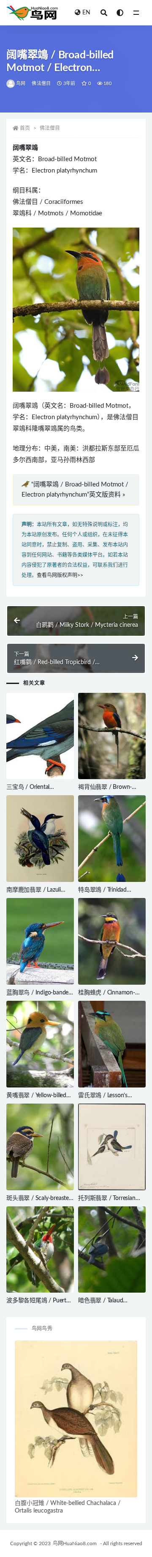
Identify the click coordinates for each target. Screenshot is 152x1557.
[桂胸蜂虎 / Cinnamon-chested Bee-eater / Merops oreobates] (112, 941)
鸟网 (20, 83)
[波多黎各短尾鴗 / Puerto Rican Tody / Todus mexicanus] (40, 1249)
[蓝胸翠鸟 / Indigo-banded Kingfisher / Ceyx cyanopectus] (40, 941)
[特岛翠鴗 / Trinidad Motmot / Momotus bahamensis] (112, 838)
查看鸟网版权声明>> (60, 575)
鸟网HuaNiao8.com (75, 1543)
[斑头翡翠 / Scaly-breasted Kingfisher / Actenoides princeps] (40, 1147)
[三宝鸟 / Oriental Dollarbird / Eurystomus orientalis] (40, 736)
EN (86, 13)
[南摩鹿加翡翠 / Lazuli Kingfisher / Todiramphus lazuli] (40, 838)
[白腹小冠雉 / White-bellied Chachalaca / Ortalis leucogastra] (76, 1418)
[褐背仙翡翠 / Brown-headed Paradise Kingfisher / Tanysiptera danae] (112, 736)
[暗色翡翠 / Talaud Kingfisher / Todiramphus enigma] (112, 1249)
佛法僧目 (41, 83)
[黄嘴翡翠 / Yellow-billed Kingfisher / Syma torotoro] (40, 1044)
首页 (25, 128)
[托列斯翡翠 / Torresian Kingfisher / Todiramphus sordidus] (112, 1147)
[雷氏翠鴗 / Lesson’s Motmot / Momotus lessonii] (112, 1044)
